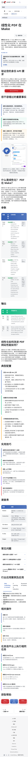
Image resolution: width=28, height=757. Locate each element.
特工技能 (14, 729)
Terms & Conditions (14, 752)
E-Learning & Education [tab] (16, 586)
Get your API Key (14, 91)
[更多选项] (25, 35)
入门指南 (14, 721)
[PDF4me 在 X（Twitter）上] (6, 755)
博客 (14, 738)
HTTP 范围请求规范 (6, 361)
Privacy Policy (14, 749)
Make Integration (5, 701)
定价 (14, 741)
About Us (14, 743)
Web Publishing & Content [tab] (7, 585)
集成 (3, 7)
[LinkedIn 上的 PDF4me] (4, 755)
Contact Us (14, 746)
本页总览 (4, 18)
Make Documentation (23, 701)
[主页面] (4, 11)
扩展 (14, 732)
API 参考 (14, 718)
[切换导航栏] (2, 2)
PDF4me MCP (14, 727)
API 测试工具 (14, 735)
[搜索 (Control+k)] (21, 2)
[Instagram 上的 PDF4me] (8, 755)
